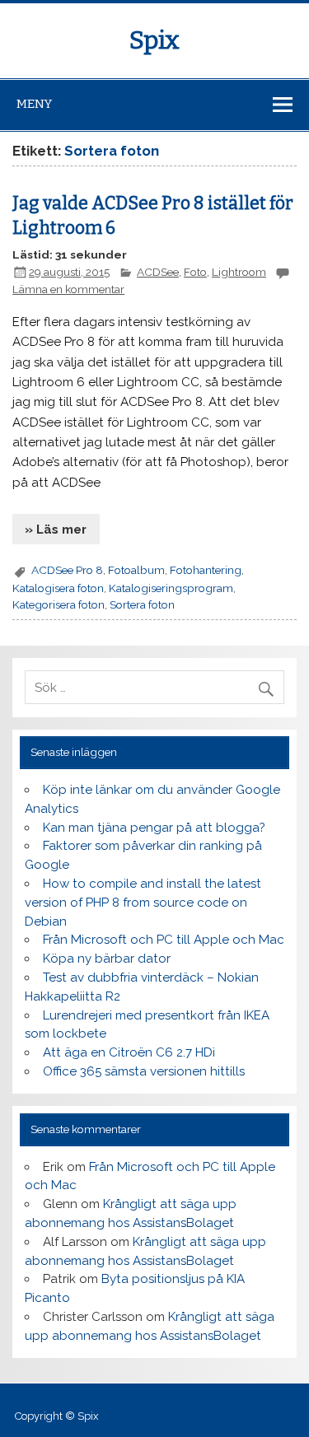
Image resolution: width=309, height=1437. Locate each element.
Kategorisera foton (58, 604)
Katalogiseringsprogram (171, 588)
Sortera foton (142, 604)
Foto (195, 271)
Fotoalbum (136, 569)
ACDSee (158, 271)
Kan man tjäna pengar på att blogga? (154, 827)
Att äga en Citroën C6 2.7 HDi (129, 1052)
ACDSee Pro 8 (67, 569)
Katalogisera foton (58, 588)
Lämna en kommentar (68, 289)
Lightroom (239, 271)
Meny (34, 103)
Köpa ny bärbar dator (107, 958)
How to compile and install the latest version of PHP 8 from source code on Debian (142, 902)
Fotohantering (205, 569)
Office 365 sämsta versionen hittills (144, 1071)
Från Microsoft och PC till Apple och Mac (163, 939)
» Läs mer (56, 529)
